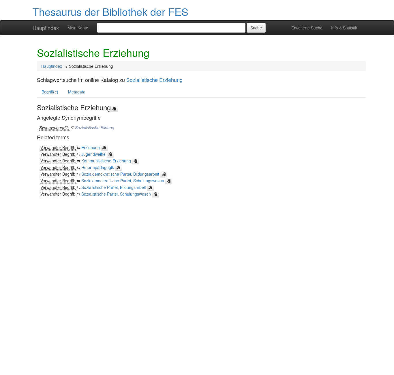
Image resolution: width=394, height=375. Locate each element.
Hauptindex (46, 27)
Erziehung (90, 147)
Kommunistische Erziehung (106, 161)
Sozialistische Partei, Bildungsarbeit (113, 187)
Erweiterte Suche (306, 28)
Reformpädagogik (97, 167)
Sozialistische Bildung (94, 127)
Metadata (76, 92)
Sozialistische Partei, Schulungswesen (116, 194)
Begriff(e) (50, 92)
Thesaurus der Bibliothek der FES (110, 11)
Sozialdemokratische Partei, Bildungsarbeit (120, 174)
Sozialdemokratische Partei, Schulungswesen (122, 180)
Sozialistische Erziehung (154, 79)
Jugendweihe (93, 154)
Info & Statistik (344, 28)
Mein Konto (77, 28)
